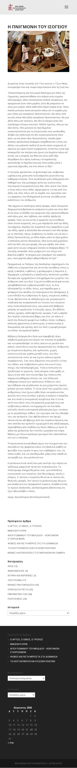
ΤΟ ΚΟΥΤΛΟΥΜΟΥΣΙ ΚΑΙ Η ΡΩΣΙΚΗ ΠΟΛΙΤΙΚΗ (32, 548)
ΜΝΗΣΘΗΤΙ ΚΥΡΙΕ (17, 530)
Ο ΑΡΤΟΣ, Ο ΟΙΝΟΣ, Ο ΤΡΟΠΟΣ (25, 526)
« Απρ (11, 742)
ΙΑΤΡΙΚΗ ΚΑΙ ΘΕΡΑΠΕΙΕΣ (20, 575)
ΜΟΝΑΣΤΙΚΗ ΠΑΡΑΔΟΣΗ (21, 584)
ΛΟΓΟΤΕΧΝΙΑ (15, 580)
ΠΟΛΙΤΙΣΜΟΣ (15, 598)
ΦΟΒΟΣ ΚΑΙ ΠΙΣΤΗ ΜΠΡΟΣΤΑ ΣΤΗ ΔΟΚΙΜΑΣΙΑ (33, 543)
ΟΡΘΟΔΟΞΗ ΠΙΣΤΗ (18, 589)
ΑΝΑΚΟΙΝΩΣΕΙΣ (16, 570)
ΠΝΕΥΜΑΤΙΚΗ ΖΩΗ (18, 594)
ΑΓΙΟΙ (10, 566)
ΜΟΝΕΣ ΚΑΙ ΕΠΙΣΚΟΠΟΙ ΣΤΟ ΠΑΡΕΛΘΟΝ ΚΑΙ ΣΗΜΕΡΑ (36, 552)
